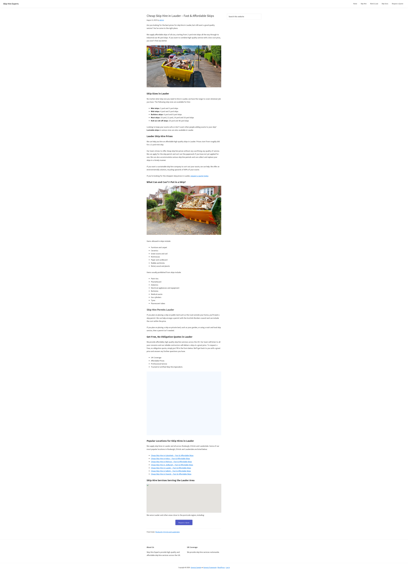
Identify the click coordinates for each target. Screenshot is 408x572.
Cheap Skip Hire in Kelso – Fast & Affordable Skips (170, 458)
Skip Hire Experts (11, 3)
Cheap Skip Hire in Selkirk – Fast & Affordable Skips (171, 471)
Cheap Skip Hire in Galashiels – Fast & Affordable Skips (172, 455)
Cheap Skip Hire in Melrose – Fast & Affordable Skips (171, 461)
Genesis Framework (210, 567)
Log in (228, 567)
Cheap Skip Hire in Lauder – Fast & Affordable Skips (171, 468)
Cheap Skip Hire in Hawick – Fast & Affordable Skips (171, 474)
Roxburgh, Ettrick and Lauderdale (167, 532)
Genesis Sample (196, 567)
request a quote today (199, 176)
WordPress (221, 567)
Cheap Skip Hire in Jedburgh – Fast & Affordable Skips (172, 465)
